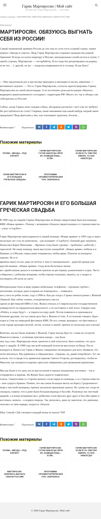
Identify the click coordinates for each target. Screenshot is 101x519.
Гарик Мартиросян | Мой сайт (47, 6)
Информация (6, 25)
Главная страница (7, 17)
